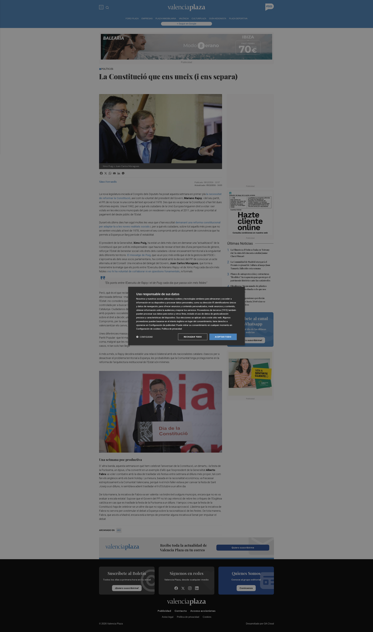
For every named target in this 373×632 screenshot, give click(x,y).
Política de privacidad (172, 329)
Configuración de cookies (148, 329)
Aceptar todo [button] (223, 336)
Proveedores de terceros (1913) (212, 310)
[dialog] (186, 316)
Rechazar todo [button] (193, 336)
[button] (144, 337)
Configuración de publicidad (162, 325)
